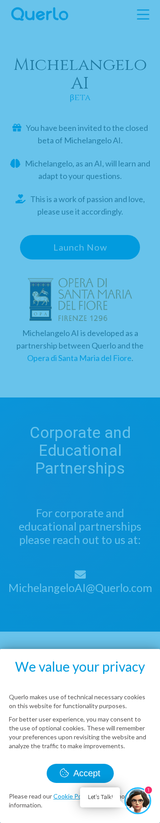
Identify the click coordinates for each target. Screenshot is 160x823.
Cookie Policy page (79, 796)
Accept (85, 773)
